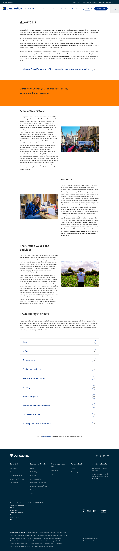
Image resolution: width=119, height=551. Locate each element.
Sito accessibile (8, 2)
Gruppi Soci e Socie (36, 490)
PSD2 (27, 544)
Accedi (87, 8)
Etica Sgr (33, 475)
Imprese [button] (40, 9)
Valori (32, 493)
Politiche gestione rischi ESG (52, 538)
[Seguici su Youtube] (108, 456)
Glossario (74, 468)
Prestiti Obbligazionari (17, 544)
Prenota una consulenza (89, 2)
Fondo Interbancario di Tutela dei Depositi (23, 535)
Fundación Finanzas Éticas (38, 486)
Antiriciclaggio (44, 532)
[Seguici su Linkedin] (104, 456)
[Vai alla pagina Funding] (94, 387)
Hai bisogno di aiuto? (104, 2)
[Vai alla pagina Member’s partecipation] (94, 378)
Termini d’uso (87, 541)
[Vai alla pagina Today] (94, 342)
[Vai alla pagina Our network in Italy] (94, 415)
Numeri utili (13, 468)
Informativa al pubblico (45, 535)
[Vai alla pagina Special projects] (94, 396)
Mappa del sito (57, 535)
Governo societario (32, 532)
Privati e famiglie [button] (30, 9)
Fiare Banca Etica (35, 479)
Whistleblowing (40, 546)
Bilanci (53, 532)
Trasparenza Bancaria (17, 532)
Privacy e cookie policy (90, 538)
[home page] (12, 8)
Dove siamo (76, 2)
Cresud (32, 468)
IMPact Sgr (33, 472)
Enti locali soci (61, 532)
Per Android (54, 470)
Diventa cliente (101, 8)
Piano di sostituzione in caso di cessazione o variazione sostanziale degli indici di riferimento (38, 541)
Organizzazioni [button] (49, 9)
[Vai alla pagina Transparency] (94, 360)
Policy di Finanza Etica (34, 538)
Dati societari (14, 482)
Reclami (59, 544)
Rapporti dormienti (36, 544)
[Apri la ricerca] (114, 8)
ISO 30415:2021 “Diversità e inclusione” (99, 469)
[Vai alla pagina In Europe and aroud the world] (94, 424)
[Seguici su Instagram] (100, 456)
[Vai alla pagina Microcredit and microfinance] (94, 405)
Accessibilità (50, 546)
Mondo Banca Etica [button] (62, 9)
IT (112, 2)
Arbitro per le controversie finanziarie (21, 546)
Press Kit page (47, 437)
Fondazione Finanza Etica (38, 482)
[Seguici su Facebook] (97, 456)
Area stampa (75, 472)
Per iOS (53, 474)
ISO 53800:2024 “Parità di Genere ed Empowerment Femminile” (99, 476)
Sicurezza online (49, 544)
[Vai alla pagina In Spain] (94, 351)
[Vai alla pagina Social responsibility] (94, 369)
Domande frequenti (16, 475)
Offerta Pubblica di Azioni (18, 538)
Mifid (65, 535)
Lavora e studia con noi (17, 479)
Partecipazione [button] (75, 9)
